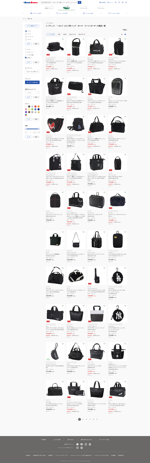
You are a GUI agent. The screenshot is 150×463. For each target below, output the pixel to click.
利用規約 (28, 455)
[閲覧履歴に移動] (115, 2)
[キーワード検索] (79, 2)
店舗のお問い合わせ (85, 439)
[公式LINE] (82, 448)
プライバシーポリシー (60, 455)
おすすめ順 (51, 34)
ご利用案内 (43, 439)
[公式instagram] (86, 444)
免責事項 (50, 455)
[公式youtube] (90, 444)
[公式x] (77, 444)
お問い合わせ (70, 439)
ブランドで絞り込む (33, 82)
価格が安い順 (72, 34)
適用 (36, 43)
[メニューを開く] (126, 2)
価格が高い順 (82, 34)
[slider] (26, 129)
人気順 (58, 34)
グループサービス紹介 (104, 439)
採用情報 (120, 455)
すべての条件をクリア (32, 25)
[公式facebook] (82, 444)
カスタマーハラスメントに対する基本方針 (80, 455)
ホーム (24, 18)
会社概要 (113, 455)
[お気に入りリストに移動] (119, 2)
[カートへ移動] (123, 2)
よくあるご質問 (56, 439)
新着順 (64, 34)
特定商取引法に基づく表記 (39, 455)
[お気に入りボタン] (63, 39)
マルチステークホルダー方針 (101, 455)
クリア (28, 43)
